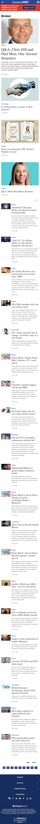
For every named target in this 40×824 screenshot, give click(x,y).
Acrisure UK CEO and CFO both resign (25, 662)
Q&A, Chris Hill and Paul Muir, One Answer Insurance (19, 53)
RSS (30, 798)
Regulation (15, 434)
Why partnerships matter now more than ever (23, 739)
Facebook (23, 798)
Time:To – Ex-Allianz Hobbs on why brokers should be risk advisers (22, 243)
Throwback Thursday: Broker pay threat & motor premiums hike (24, 210)
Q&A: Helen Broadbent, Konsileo (17, 191)
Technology (4, 104)
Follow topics (9, 798)
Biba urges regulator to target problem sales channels (22, 713)
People (3, 146)
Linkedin (16, 798)
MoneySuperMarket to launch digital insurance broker (23, 470)
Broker (3, 45)
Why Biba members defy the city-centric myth (25, 305)
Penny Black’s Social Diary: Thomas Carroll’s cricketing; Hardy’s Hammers (25, 499)
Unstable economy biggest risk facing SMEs (24, 386)
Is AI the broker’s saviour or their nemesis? (17, 108)
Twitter (13, 798)
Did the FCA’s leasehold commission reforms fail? (23, 438)
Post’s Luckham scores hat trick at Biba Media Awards (24, 613)
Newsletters (20, 798)
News (13, 382)
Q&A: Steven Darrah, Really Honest (25, 526)
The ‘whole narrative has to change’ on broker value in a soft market (25, 335)
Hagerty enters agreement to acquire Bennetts (25, 640)
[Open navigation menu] (2, 2)
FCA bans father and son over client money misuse (23, 412)
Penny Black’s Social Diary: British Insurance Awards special (25, 555)
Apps (27, 798)
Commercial (15, 522)
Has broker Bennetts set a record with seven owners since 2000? (24, 274)
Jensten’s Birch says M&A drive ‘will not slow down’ (24, 585)
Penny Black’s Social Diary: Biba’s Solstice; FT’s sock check (25, 360)
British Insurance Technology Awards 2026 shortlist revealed (23, 690)
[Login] (38, 2)
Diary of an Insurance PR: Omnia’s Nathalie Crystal (17, 150)
